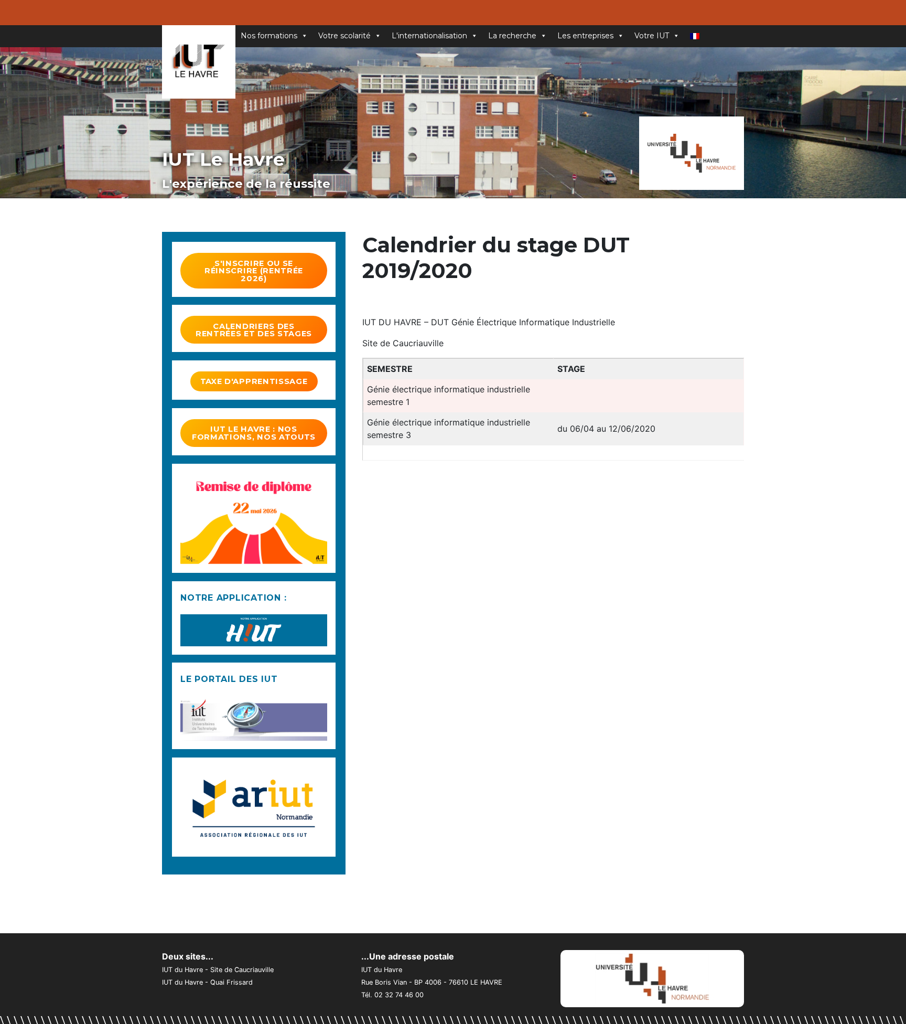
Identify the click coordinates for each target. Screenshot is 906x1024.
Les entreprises (585, 35)
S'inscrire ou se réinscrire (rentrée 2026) (253, 271)
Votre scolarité (344, 35)
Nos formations (269, 35)
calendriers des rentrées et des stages (254, 330)
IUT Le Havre (223, 159)
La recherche (512, 35)
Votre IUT (651, 35)
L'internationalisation (429, 35)
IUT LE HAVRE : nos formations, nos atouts (254, 433)
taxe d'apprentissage (254, 381)
